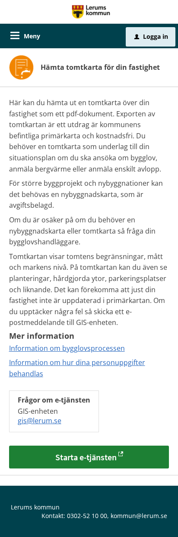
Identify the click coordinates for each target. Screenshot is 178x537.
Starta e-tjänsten (86, 457)
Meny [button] (32, 36)
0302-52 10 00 (87, 516)
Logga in (151, 36)
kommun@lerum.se (139, 516)
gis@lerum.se (39, 420)
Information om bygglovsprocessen (67, 348)
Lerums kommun (35, 507)
